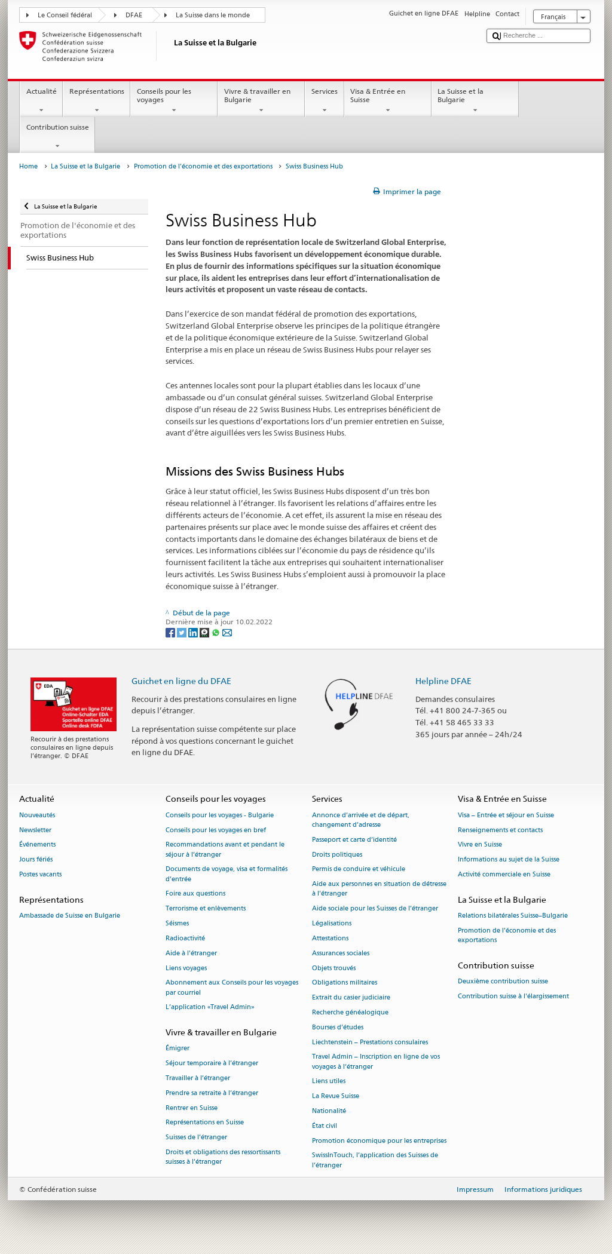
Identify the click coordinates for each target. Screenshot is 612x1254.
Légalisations (331, 923)
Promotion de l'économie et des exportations (203, 166)
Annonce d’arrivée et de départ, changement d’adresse (360, 820)
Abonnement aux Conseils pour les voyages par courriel (232, 988)
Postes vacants (40, 874)
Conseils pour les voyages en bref (216, 830)
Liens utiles (328, 1082)
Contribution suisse (57, 126)
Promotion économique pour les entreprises (379, 1141)
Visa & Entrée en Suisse (377, 95)
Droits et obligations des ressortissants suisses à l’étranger (223, 1157)
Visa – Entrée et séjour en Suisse (506, 815)
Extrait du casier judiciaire (351, 998)
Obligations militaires (344, 983)
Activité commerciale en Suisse (504, 874)
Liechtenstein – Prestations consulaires (370, 1042)
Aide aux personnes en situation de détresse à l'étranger (379, 889)
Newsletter (35, 830)
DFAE (134, 15)
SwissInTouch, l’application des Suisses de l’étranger (375, 1160)
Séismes (177, 923)
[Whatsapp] (216, 631)
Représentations (96, 91)
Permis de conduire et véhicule (358, 869)
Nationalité (329, 1111)
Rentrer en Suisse (192, 1108)
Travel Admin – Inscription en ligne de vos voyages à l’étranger (376, 1062)
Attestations (330, 938)
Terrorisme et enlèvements (206, 909)
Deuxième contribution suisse (503, 982)
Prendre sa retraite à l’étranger (212, 1093)
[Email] (227, 631)
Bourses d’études (337, 1027)
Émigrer (177, 1049)
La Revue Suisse (335, 1096)
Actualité (41, 91)
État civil (324, 1126)
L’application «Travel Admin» (210, 1007)
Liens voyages (186, 968)
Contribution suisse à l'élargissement (513, 996)
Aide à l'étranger (191, 953)
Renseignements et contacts (500, 830)
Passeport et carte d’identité (354, 840)
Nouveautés (37, 815)
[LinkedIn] (194, 631)
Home (28, 166)
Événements (37, 845)
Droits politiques (337, 855)
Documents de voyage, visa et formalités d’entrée (226, 874)
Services (324, 91)
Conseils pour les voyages (164, 95)
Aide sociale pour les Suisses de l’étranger (375, 909)
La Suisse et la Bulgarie (460, 95)
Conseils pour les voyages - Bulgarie (220, 815)
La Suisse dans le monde (213, 15)
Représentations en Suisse (205, 1123)
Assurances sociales (340, 953)
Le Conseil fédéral (65, 15)
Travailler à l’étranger (198, 1078)
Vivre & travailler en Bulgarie (257, 95)
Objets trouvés (334, 968)
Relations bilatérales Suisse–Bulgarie (513, 916)
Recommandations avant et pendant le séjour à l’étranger (225, 850)
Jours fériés (36, 860)
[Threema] (205, 631)
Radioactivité (185, 938)
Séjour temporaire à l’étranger (212, 1064)
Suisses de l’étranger (196, 1138)
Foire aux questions (195, 894)
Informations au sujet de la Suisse (508, 860)
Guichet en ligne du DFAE (181, 681)
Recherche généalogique (350, 1012)
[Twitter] (182, 631)
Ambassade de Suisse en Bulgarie (69, 916)
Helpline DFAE (443, 681)
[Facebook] (171, 631)
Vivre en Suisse (480, 845)
